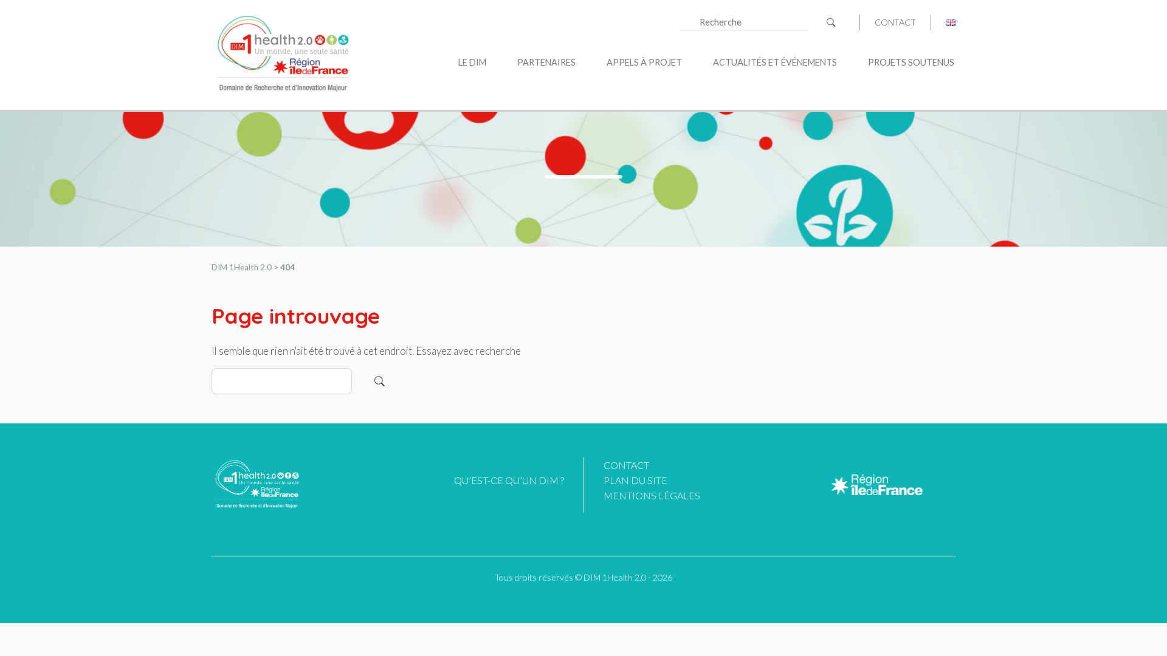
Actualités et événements (775, 62)
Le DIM (472, 62)
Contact (895, 22)
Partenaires (546, 62)
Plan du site (635, 480)
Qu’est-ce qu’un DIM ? (509, 480)
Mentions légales (652, 495)
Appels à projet (644, 62)
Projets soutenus (911, 62)
